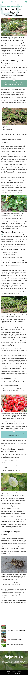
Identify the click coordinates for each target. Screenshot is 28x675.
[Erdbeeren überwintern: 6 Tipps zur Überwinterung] (3, 632)
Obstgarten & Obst (4, 4)
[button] (25, 1)
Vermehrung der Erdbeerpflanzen (9, 234)
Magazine (8, 671)
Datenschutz (14, 671)
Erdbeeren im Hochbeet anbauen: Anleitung (15, 644)
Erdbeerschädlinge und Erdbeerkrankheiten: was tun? (17, 625)
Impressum (19, 671)
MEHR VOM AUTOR (18, 623)
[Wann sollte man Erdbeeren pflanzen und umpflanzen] (3, 636)
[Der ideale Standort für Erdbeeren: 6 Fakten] (3, 641)
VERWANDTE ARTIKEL (10, 623)
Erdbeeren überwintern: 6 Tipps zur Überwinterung (16, 630)
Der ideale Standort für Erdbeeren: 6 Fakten (15, 639)
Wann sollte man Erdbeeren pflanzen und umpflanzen (17, 635)
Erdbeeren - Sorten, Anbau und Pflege (15, 6)
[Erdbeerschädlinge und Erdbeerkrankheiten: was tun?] (3, 627)
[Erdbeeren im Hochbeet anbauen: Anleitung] (3, 645)
